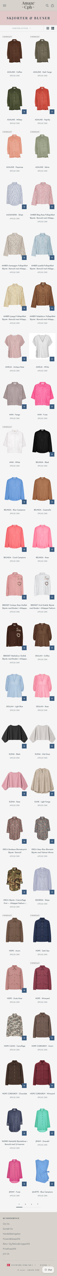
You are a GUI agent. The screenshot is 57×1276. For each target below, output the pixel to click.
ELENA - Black (14, 754)
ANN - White (14, 462)
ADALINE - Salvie (42, 167)
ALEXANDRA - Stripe (14, 214)
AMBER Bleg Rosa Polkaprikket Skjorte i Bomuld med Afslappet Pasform (42, 216)
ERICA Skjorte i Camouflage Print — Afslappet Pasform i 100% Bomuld (15, 902)
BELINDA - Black (42, 462)
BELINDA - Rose (42, 557)
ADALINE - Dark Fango (42, 72)
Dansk (43, 1265)
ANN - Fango (14, 414)
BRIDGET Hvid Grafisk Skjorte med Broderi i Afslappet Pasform (42, 607)
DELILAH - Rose (42, 706)
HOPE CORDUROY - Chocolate (14, 1093)
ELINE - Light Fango (42, 801)
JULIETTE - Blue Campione (42, 1192)
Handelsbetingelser (12, 1233)
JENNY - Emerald (42, 1141)
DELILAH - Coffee (42, 655)
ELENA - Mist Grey (42, 754)
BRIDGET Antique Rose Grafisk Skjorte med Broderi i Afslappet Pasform (14, 607)
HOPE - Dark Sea (42, 950)
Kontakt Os (8, 1228)
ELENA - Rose (14, 801)
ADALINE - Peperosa (14, 167)
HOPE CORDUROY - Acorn (42, 1046)
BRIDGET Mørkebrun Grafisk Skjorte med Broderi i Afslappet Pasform (14, 657)
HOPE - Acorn (14, 950)
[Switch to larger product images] (47, 28)
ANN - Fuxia (42, 414)
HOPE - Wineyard (42, 998)
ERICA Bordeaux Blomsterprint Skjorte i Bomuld (15, 851)
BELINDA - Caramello (42, 509)
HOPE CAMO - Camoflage (14, 1046)
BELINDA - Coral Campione (15, 557)
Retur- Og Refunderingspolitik (16, 1243)
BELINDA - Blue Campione (14, 509)
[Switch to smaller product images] (52, 28)
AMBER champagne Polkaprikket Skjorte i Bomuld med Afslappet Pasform (15, 267)
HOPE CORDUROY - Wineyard (42, 1093)
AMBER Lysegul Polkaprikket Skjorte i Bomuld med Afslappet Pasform (14, 318)
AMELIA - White (42, 367)
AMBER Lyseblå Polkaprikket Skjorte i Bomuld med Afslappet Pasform (42, 267)
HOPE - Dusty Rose (14, 998)
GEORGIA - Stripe (42, 900)
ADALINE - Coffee (14, 72)
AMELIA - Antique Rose (14, 367)
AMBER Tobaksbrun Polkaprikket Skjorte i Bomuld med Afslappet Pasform (42, 318)
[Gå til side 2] (38, 1204)
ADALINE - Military (14, 119)
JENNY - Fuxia (14, 1192)
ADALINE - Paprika (42, 119)
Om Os (6, 1223)
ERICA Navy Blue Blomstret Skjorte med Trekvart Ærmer (42, 851)
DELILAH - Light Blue (14, 706)
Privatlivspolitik (9, 1248)
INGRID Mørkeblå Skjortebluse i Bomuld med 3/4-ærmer (14, 1143)
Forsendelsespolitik (11, 1238)
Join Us (6, 1253)
